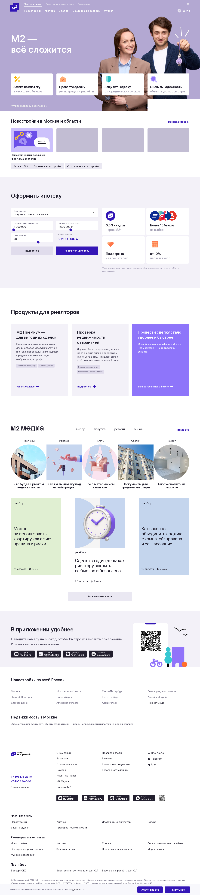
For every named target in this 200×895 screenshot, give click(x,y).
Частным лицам (33, 4)
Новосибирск (64, 697)
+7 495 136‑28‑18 (21, 776)
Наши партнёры (66, 775)
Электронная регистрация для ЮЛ (77, 870)
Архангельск (109, 702)
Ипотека (61, 822)
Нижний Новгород (22, 697)
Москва (15, 691)
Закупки (107, 758)
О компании (63, 753)
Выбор (80, 429)
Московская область (68, 691)
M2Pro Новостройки (23, 854)
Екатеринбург (110, 697)
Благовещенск (19, 702)
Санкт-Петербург (112, 691)
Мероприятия (156, 849)
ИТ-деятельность (66, 764)
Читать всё (182, 429)
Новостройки (19, 822)
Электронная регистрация (27, 849)
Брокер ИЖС (18, 870)
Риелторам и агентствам (60, 4)
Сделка (152, 822)
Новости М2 (63, 787)
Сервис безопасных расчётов (165, 843)
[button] (73, 889)
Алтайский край (157, 697)
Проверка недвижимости (71, 827)
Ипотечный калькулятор (116, 822)
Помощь (61, 770)
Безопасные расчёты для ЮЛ (119, 870)
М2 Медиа (62, 781)
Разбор (18, 503)
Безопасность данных (115, 770)
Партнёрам (83, 4)
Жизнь (138, 429)
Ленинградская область (162, 691)
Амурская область (67, 702)
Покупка (100, 429)
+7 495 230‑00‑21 (22, 781)
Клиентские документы (116, 764)
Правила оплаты (112, 753)
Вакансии (62, 758)
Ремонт (119, 429)
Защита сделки (20, 827)
